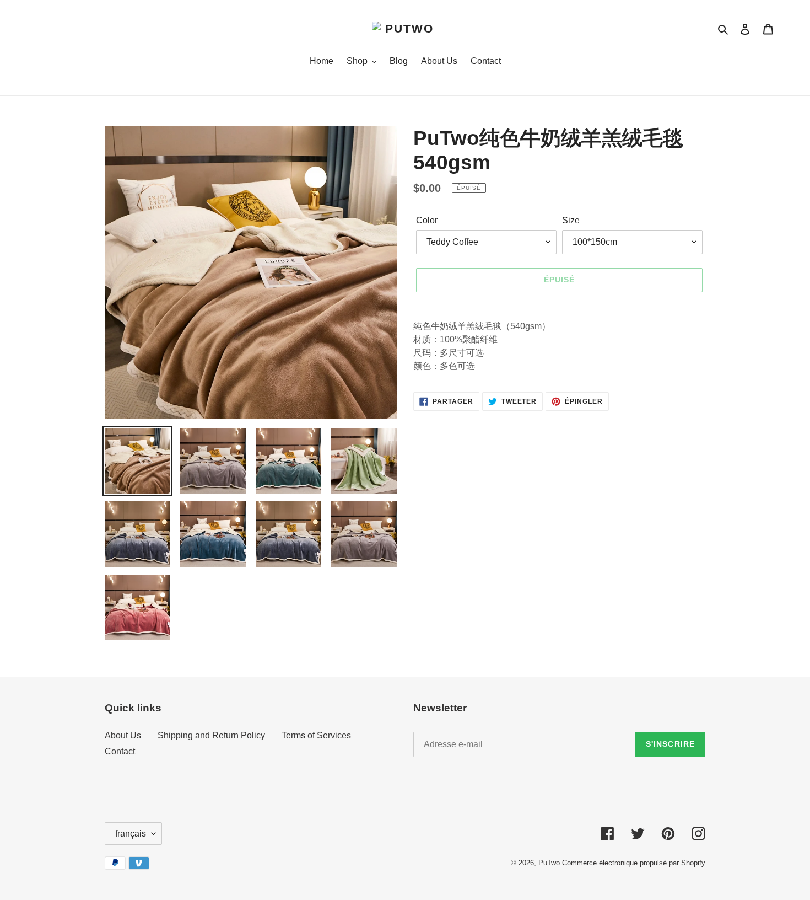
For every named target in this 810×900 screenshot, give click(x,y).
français (130, 833)
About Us (123, 735)
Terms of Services (316, 735)
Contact (120, 751)
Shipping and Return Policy (211, 735)
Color (427, 220)
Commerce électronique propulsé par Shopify (633, 863)
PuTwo (549, 863)
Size (571, 220)
